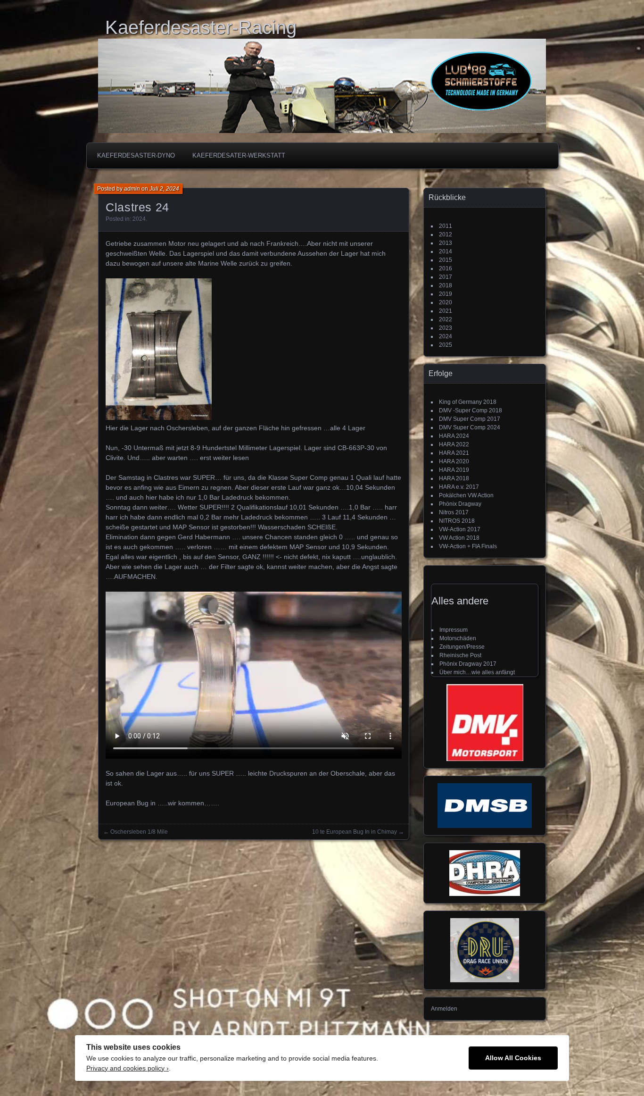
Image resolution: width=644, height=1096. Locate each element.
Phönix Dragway (460, 504)
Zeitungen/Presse (462, 647)
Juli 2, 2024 (164, 188)
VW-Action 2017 (459, 529)
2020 (445, 302)
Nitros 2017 (454, 512)
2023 (445, 328)
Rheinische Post (460, 655)
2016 (445, 268)
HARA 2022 (454, 444)
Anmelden (444, 1008)
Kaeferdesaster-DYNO (136, 155)
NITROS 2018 (457, 521)
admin (132, 188)
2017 (445, 277)
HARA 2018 (454, 478)
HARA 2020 (454, 461)
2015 (445, 260)
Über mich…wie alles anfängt (477, 672)
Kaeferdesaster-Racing (201, 27)
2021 (445, 311)
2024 (139, 219)
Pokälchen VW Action (466, 495)
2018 (445, 285)
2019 (445, 294)
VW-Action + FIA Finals (468, 546)
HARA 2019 (454, 470)
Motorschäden (457, 638)
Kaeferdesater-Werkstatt (238, 155)
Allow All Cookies (513, 1058)
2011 (445, 226)
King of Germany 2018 (467, 402)
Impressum (453, 630)
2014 (445, 251)
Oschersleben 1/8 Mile (139, 831)
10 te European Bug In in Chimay (354, 831)
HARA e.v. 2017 (459, 487)
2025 (445, 345)
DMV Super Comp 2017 (469, 419)
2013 (445, 243)
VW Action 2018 (459, 538)
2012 (445, 234)
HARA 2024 (454, 436)
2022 (445, 319)
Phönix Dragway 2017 (467, 664)
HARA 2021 (454, 453)
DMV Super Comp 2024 (469, 427)
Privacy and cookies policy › (127, 1068)
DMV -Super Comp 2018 (470, 410)
